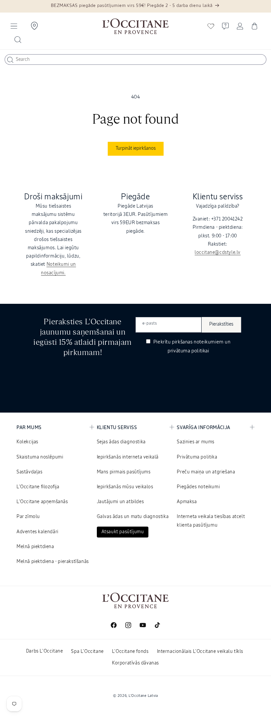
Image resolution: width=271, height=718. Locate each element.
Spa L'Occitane (87, 651)
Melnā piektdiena (35, 546)
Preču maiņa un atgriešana (206, 472)
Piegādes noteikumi (198, 487)
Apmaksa (187, 501)
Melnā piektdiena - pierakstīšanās (53, 561)
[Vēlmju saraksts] (211, 26)
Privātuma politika (197, 457)
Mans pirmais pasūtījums (124, 472)
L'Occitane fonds (130, 651)
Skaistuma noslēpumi (40, 457)
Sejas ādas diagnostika (121, 442)
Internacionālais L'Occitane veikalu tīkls (200, 651)
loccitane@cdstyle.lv (218, 252)
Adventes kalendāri (37, 532)
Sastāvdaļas (30, 472)
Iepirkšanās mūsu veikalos (125, 487)
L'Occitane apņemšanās (42, 501)
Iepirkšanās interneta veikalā (128, 457)
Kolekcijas (27, 442)
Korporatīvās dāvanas (135, 663)
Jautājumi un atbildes (120, 501)
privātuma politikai (188, 350)
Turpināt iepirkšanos (136, 148)
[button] (14, 26)
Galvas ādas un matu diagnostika (133, 516)
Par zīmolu (28, 516)
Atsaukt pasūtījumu (122, 532)
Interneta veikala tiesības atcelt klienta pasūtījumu (211, 520)
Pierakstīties (221, 324)
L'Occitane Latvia (143, 696)
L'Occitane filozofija (38, 487)
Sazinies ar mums (195, 442)
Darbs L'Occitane (44, 651)
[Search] (10, 59)
